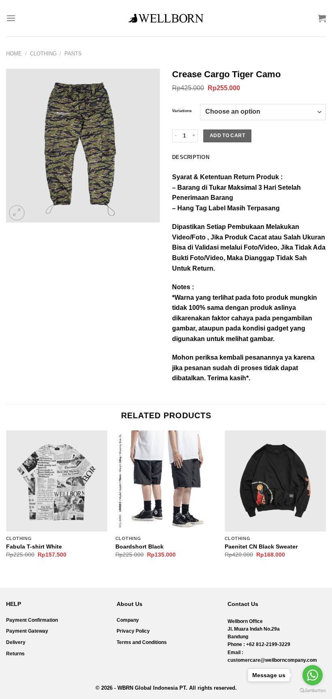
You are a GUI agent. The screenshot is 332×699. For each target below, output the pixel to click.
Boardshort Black (139, 546)
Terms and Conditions (142, 642)
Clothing (43, 54)
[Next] (325, 501)
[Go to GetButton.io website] (313, 690)
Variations (182, 111)
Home (14, 54)
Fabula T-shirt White (34, 546)
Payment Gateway (27, 631)
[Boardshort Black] (166, 481)
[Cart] (322, 18)
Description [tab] (190, 157)
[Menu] (11, 18)
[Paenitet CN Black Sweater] (275, 481)
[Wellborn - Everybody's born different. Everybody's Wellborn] (166, 18)
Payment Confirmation (32, 620)
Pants (73, 54)
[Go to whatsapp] (312, 675)
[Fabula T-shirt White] (56, 481)
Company (128, 620)
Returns (15, 654)
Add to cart (227, 135)
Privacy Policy (133, 631)
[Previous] (6, 501)
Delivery (16, 642)
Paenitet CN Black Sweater (261, 546)
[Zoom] (17, 213)
